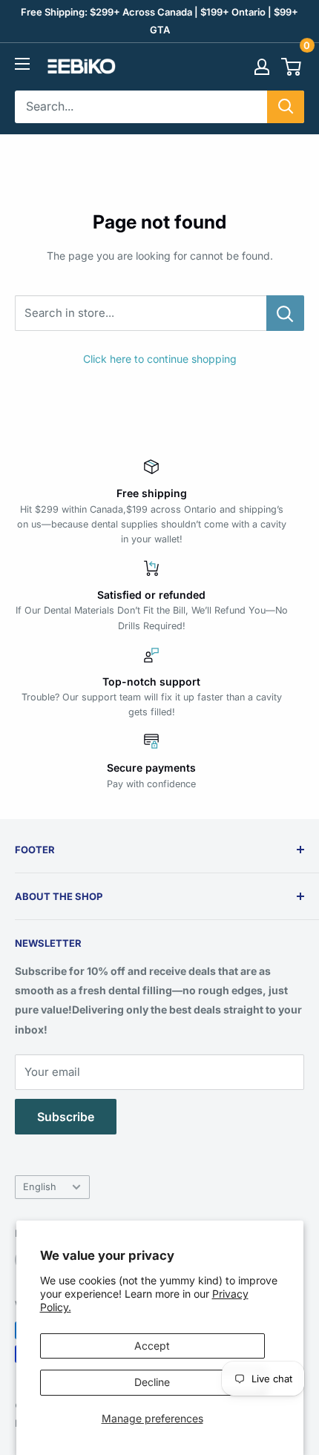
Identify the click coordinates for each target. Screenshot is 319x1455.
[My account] (261, 67)
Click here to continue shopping (160, 358)
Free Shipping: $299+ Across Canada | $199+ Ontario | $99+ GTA (159, 21)
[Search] (285, 107)
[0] (292, 67)
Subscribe (65, 1116)
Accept (152, 1345)
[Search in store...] (285, 313)
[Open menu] (22, 64)
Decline (152, 1382)
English (39, 1186)
